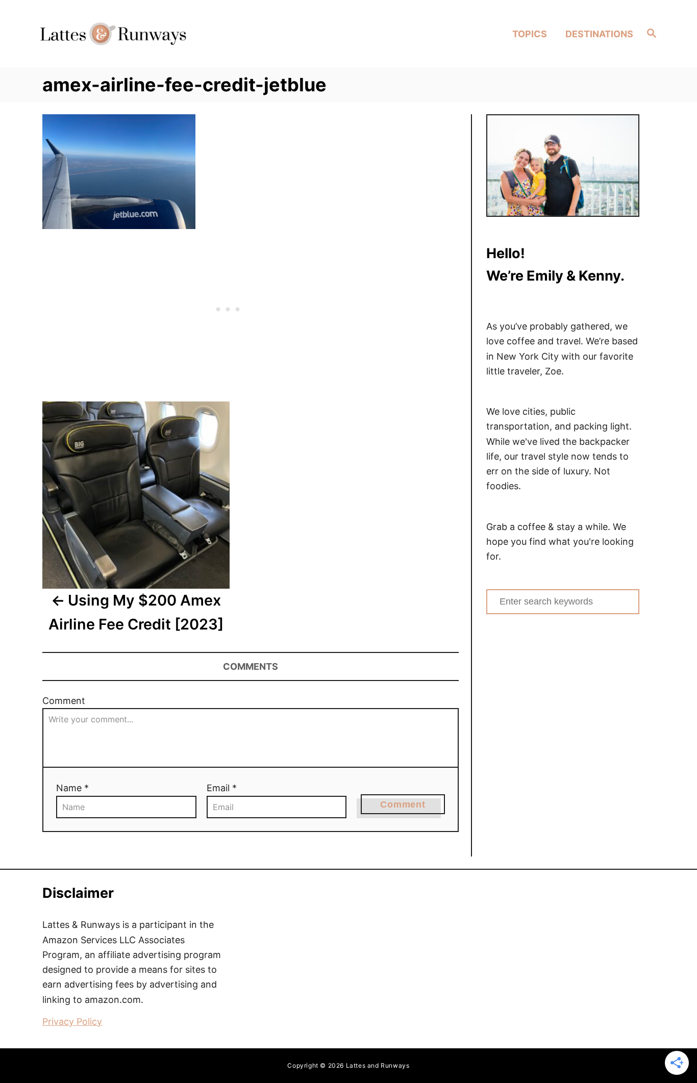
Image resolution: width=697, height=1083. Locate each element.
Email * (222, 788)
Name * (72, 788)
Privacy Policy (72, 1021)
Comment (63, 700)
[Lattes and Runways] (113, 33)
